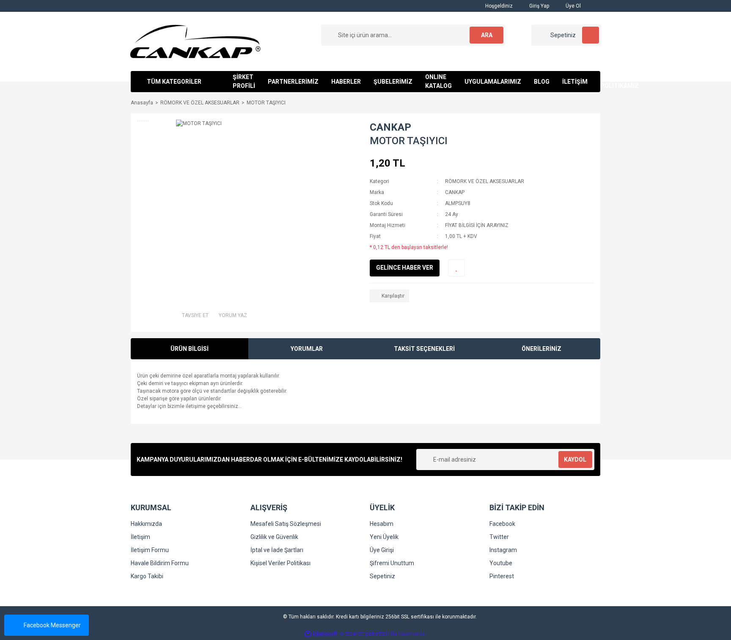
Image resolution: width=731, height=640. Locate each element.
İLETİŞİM (575, 81)
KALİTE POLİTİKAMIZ (619, 81)
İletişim (140, 536)
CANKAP (390, 127)
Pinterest (501, 576)
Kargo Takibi (147, 576)
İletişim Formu (150, 550)
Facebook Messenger (52, 625)
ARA (486, 35)
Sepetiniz (382, 576)
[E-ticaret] (364, 633)
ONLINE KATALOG (438, 81)
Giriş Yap (538, 6)
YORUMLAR (307, 348)
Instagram (503, 550)
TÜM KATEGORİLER (174, 81)
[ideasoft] (321, 634)
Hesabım (381, 523)
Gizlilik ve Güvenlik (274, 536)
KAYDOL (575, 459)
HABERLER (346, 81)
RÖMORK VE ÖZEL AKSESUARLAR (484, 181)
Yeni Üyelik (384, 536)
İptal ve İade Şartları (276, 550)
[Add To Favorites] (456, 268)
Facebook (502, 523)
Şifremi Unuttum (392, 563)
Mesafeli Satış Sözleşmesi (285, 523)
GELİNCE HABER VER (404, 267)
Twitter (499, 536)
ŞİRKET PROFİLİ (244, 81)
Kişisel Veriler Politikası (280, 563)
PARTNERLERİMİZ (293, 81)
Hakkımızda (146, 523)
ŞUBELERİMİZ (393, 81)
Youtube (500, 563)
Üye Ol (572, 6)
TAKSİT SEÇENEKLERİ (424, 348)
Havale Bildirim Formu (160, 563)
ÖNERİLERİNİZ (541, 348)
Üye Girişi (382, 550)
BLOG (542, 81)
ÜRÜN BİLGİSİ (189, 348)
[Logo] (195, 41)
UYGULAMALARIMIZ (492, 81)
